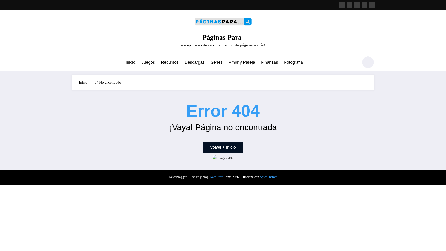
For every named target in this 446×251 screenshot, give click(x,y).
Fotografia (293, 62)
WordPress (216, 177)
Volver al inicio (223, 147)
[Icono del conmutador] (75, 62)
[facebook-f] (342, 5)
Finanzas (269, 62)
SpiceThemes (268, 177)
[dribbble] (357, 5)
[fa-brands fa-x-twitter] (349, 5)
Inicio (130, 62)
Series (217, 62)
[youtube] (372, 5)
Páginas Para (222, 37)
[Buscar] (353, 63)
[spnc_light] (368, 62)
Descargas (195, 62)
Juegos (148, 62)
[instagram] (364, 5)
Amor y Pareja (242, 62)
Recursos (170, 62)
